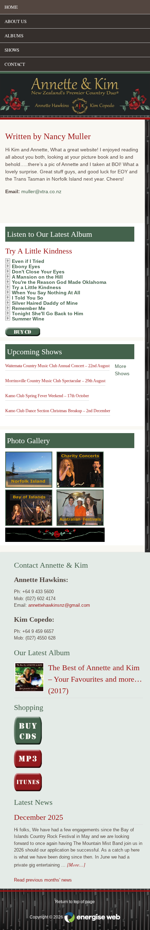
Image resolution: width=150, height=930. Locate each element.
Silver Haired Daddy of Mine (45, 303)
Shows (12, 50)
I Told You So (27, 298)
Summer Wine (28, 319)
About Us (16, 21)
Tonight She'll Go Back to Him (47, 313)
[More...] (76, 864)
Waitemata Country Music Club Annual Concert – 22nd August (57, 365)
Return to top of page (75, 901)
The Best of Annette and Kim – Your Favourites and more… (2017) (95, 679)
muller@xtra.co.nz (41, 191)
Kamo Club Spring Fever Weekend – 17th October (47, 395)
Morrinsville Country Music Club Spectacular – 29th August (55, 380)
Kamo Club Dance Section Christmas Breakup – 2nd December (57, 410)
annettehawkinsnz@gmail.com (59, 605)
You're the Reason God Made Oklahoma (59, 282)
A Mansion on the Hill (37, 277)
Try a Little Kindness (36, 287)
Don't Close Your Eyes (38, 271)
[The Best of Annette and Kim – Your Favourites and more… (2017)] (29, 678)
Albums (14, 35)
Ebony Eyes (26, 266)
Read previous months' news (43, 880)
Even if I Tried (28, 261)
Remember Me (28, 308)
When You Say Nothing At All (46, 292)
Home (11, 7)
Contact (15, 64)
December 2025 (38, 817)
